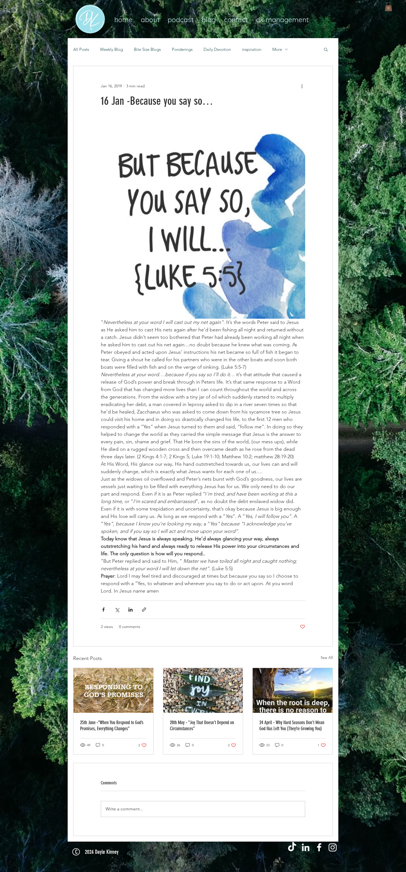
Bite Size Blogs (147, 49)
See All (327, 657)
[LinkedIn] (305, 847)
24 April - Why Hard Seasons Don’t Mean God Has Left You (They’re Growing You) (291, 725)
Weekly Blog (111, 49)
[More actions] (302, 86)
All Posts (81, 49)
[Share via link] (144, 609)
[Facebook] (319, 847)
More (277, 49)
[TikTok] (292, 847)
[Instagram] (332, 847)
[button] (388, 6)
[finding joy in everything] (203, 690)
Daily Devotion (217, 49)
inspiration (251, 49)
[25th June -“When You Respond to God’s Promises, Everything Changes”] (113, 690)
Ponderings (182, 49)
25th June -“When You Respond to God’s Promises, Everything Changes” (111, 725)
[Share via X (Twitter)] (117, 609)
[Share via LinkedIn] (130, 609)
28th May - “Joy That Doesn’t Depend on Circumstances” (202, 725)
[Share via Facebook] (103, 609)
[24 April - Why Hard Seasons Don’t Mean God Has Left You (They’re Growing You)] (293, 690)
